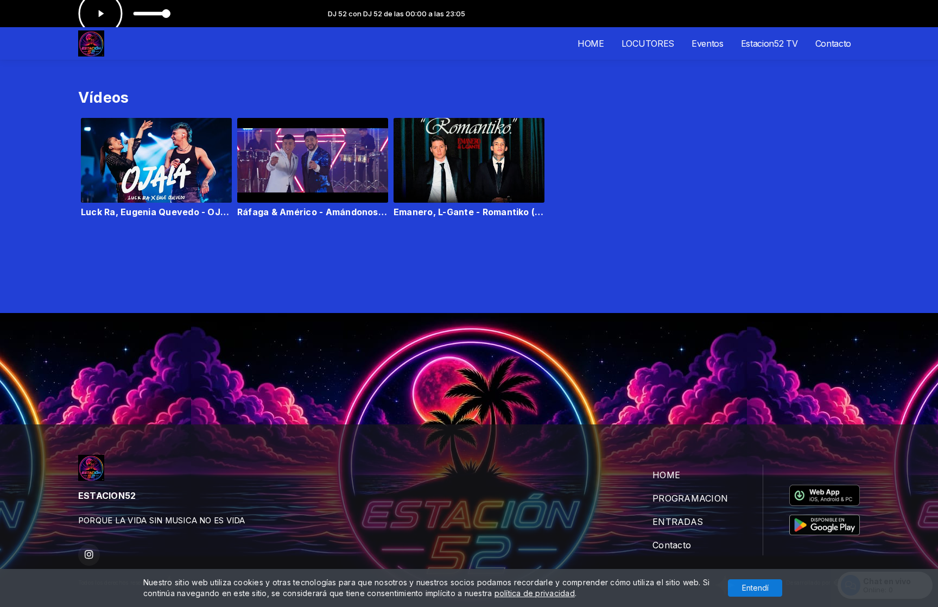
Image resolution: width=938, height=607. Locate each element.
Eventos (708, 43)
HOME (591, 43)
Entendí (755, 587)
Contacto (833, 43)
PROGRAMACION (690, 498)
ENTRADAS (677, 521)
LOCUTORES (648, 43)
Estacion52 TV (769, 43)
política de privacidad (535, 593)
